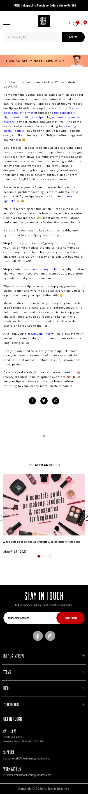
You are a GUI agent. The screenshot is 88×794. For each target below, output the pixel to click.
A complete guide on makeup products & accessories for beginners (42, 541)
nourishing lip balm (47, 269)
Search (73, 37)
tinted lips (68, 372)
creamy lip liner (39, 334)
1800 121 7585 (12, 737)
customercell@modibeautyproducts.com (27, 758)
